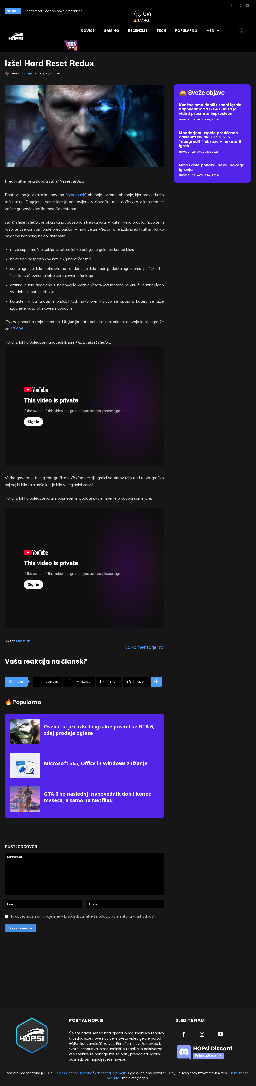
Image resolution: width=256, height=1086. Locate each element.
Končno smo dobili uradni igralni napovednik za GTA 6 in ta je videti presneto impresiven (210, 109)
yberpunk (77, 194)
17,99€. (17, 328)
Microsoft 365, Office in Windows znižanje (96, 763)
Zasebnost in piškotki (110, 1073)
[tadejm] (8, 73)
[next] (120, 11)
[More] (156, 682)
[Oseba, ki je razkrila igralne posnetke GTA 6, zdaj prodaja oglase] (25, 731)
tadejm (27, 73)
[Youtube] (247, 5)
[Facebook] (231, 5)
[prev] (112, 11)
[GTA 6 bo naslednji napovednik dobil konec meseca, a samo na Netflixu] (25, 799)
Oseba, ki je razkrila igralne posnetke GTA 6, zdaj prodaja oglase (99, 729)
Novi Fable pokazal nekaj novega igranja (211, 167)
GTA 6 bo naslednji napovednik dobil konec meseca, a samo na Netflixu (97, 797)
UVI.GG (144, 20)
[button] (240, 30)
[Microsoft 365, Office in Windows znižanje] (25, 765)
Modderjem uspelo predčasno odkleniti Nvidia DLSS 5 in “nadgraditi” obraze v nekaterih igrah (211, 139)
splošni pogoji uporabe (74, 1073)
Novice (184, 119)
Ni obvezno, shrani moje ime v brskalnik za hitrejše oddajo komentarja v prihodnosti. (83, 916)
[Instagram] (239, 5)
